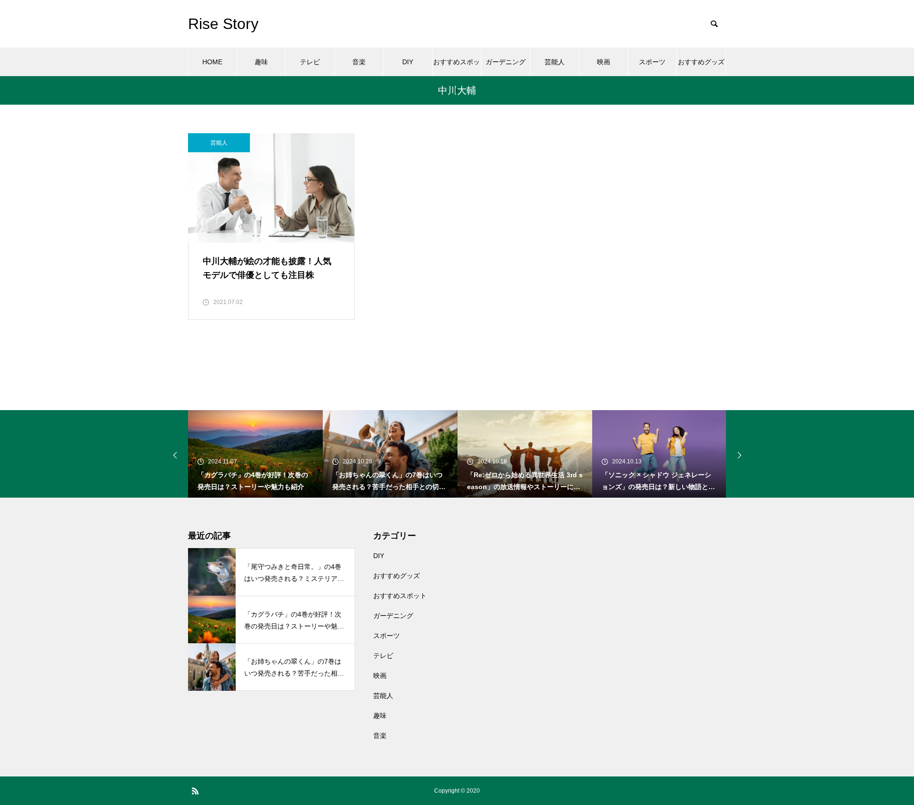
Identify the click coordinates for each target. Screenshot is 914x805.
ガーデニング (506, 62)
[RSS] (195, 790)
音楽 (359, 62)
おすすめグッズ (701, 62)
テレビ (310, 62)
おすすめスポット (456, 67)
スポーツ (652, 62)
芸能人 (555, 62)
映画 (603, 62)
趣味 (261, 62)
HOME (212, 62)
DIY (407, 62)
